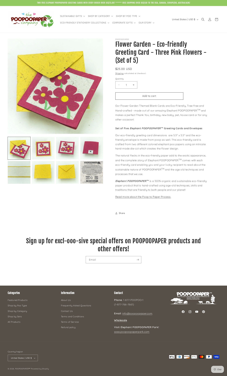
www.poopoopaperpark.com (131, 331)
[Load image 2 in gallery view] (43, 148)
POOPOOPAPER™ (22, 369)
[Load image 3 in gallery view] (67, 148)
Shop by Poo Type (17, 305)
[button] (72, 16)
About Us (66, 300)
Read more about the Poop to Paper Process (143, 196)
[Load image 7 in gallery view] (67, 172)
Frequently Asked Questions (76, 305)
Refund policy (68, 327)
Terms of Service (70, 322)
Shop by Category (17, 311)
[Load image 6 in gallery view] (43, 172)
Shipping (119, 73)
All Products (14, 322)
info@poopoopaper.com (137, 313)
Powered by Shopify (40, 369)
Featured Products (17, 300)
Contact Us (67, 311)
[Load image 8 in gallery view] (91, 172)
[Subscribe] (137, 259)
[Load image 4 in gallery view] (91, 148)
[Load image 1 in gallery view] (19, 148)
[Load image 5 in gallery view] (19, 172)
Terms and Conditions (72, 316)
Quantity (119, 78)
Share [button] (122, 213)
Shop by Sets (15, 316)
